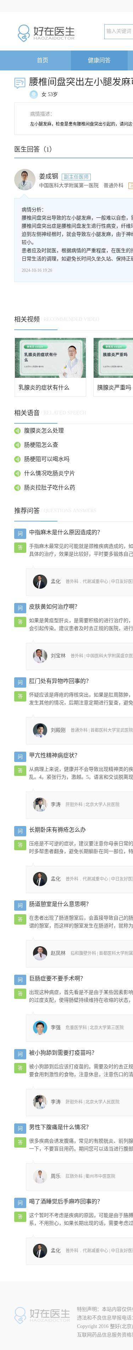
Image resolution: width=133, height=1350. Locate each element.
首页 (42, 60)
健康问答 (99, 60)
